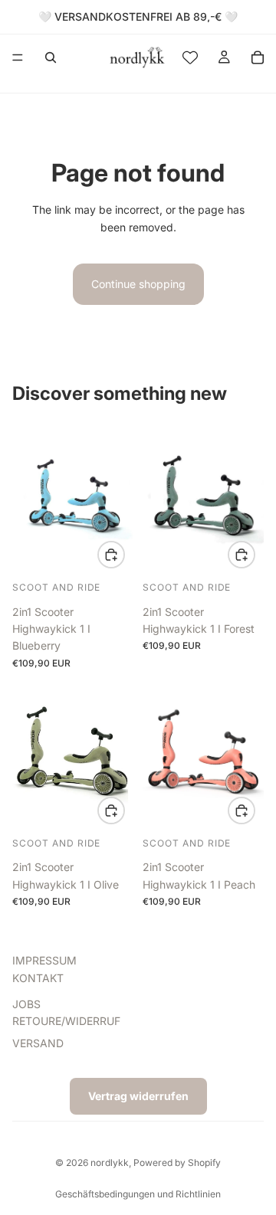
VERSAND (38, 1043)
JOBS (26, 1003)
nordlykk (109, 1162)
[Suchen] (50, 57)
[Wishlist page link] (190, 57)
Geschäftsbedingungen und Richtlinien (138, 1194)
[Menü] (17, 57)
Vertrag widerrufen (138, 1095)
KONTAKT (38, 977)
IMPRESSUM (44, 961)
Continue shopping (138, 283)
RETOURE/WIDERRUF (66, 1021)
